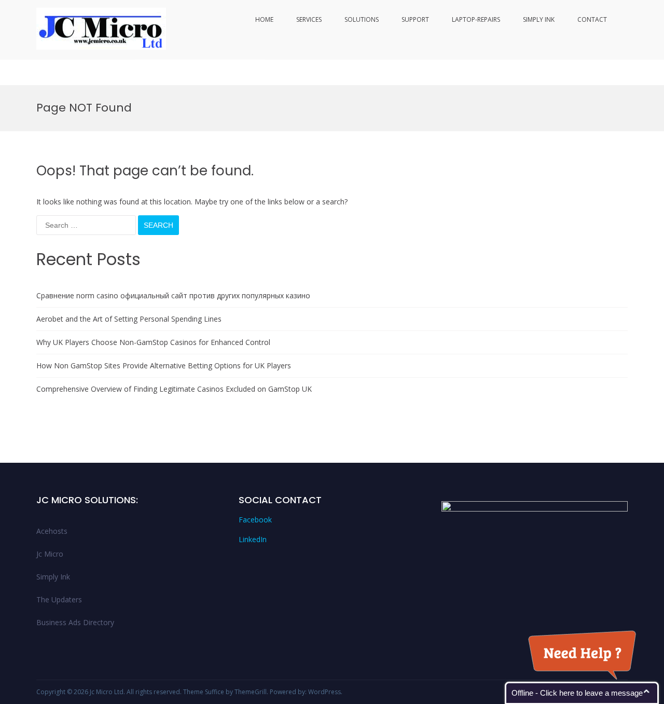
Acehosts (51, 531)
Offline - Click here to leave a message (577, 692)
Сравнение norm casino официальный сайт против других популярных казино (173, 295)
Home (264, 19)
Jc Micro (49, 554)
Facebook (255, 519)
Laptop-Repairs (476, 19)
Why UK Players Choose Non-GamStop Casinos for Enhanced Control (153, 342)
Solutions (361, 19)
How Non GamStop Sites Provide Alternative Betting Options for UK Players (163, 365)
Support (415, 19)
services (309, 19)
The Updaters (59, 599)
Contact (592, 19)
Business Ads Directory (75, 622)
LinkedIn (253, 539)
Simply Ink (539, 19)
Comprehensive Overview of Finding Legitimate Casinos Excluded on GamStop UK (174, 389)
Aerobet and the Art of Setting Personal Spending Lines (129, 319)
